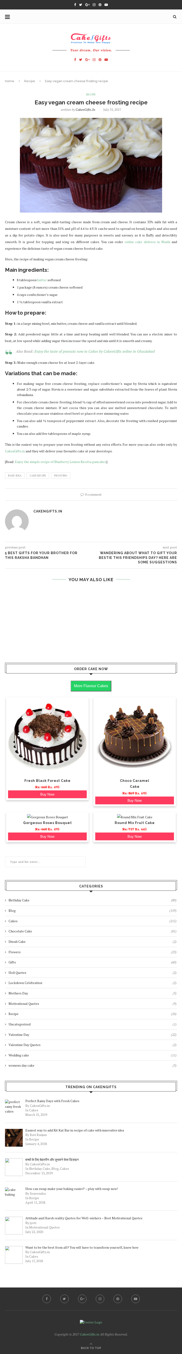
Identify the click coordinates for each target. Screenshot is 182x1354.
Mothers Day (93, 993)
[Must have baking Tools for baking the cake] (91, 647)
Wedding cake (93, 1055)
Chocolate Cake (93, 931)
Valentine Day (93, 1034)
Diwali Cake (93, 941)
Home (9, 81)
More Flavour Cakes (91, 686)
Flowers (93, 952)
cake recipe (38, 475)
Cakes (93, 921)
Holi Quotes (93, 972)
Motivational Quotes (93, 1003)
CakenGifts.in (85, 109)
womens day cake (93, 1065)
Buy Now (47, 794)
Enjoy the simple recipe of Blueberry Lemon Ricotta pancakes (60, 461)
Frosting (60, 475)
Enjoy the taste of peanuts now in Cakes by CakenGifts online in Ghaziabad (94, 351)
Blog (93, 910)
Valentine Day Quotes (93, 1044)
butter (42, 280)
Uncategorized (93, 1024)
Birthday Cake (93, 900)
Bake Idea (15, 475)
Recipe (29, 81)
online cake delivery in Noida (147, 242)
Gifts (93, 962)
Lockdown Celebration (93, 982)
